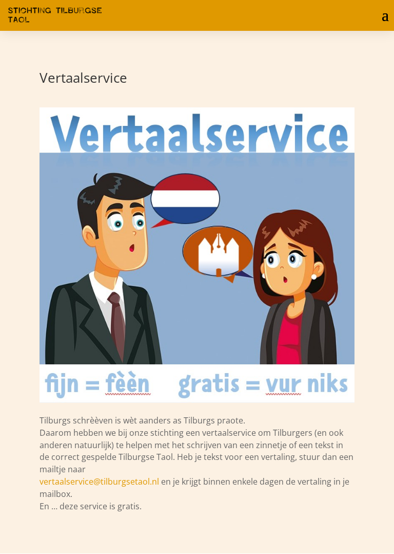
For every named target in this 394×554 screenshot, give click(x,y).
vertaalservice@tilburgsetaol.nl (99, 481)
